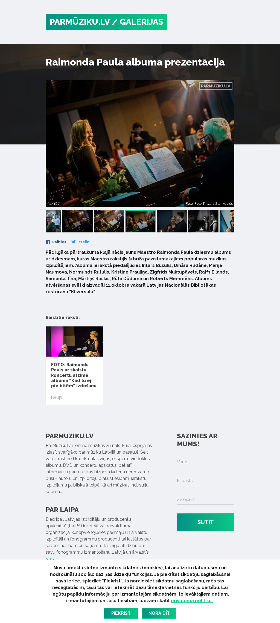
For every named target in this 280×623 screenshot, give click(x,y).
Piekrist (121, 613)
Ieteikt (83, 242)
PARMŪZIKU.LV (80, 22)
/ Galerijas (137, 22)
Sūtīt (205, 522)
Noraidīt (159, 613)
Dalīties (58, 242)
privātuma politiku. (192, 600)
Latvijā (56, 398)
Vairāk (52, 558)
